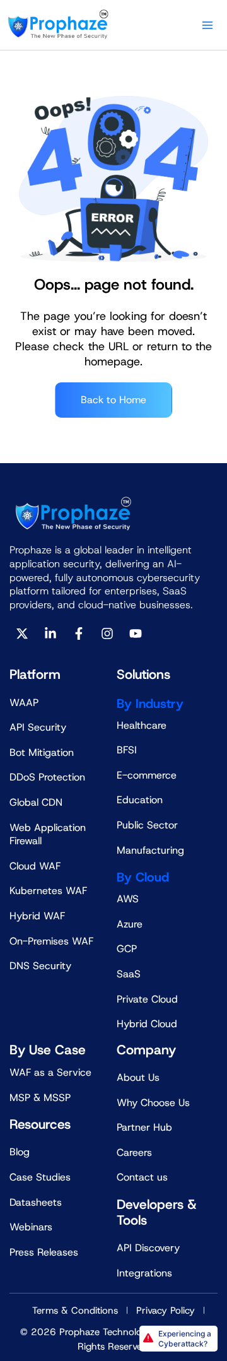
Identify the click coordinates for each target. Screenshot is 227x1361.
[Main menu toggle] (207, 25)
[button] (178, 1339)
